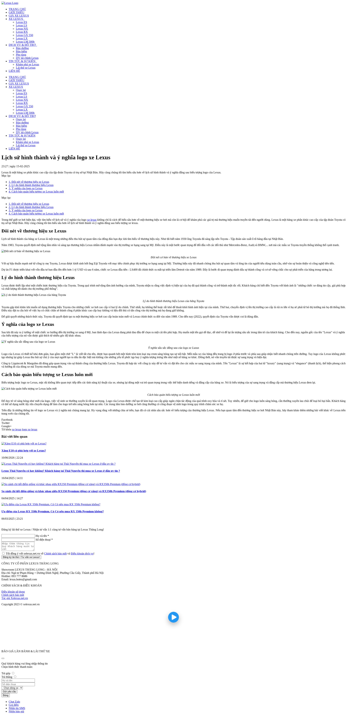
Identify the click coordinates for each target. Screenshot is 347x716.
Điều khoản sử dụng (13, 591)
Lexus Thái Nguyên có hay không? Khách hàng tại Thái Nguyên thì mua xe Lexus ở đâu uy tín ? (60, 470)
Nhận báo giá (16, 711)
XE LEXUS (16, 86)
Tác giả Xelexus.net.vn (14, 598)
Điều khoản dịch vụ (82, 553)
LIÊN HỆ (14, 148)
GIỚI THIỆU (16, 80)
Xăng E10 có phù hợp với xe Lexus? (23, 450)
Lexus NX (22, 99)
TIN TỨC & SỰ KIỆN (22, 135)
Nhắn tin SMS (17, 708)
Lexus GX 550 (24, 106)
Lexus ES (21, 93)
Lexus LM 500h (25, 112)
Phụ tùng (21, 129)
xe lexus (16, 429)
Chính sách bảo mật (55, 553)
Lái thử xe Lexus (25, 145)
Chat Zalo (14, 701)
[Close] (2, 658)
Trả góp (5, 673)
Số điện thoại (44, 539)
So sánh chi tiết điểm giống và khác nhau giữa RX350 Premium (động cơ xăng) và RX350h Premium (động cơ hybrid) (73, 491)
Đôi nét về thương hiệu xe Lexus (29, 181)
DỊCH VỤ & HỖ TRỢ (22, 116)
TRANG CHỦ (17, 77)
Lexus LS (21, 96)
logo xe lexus (29, 429)
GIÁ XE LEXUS (19, 83)
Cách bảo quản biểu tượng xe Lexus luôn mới (36, 191)
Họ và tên (42, 535)
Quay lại (21, 90)
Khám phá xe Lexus (27, 142)
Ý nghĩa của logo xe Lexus (25, 188)
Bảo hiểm (21, 125)
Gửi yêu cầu (9, 691)
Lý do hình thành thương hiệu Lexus (31, 185)
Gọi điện (14, 704)
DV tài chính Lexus (27, 132)
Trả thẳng (6, 676)
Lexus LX (22, 109)
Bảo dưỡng (22, 122)
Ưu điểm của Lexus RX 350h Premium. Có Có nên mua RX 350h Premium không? (52, 511)
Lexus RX (22, 103)
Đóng (5, 695)
